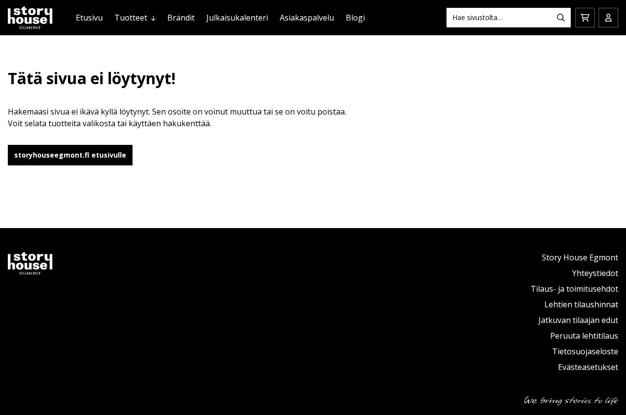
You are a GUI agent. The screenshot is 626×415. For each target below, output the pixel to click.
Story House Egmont (580, 257)
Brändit (181, 17)
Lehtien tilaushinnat (581, 304)
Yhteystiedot (595, 273)
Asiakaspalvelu (307, 17)
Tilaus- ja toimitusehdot (574, 288)
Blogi (355, 17)
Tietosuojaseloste (585, 351)
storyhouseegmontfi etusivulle (70, 155)
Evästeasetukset (588, 367)
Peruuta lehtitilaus (584, 335)
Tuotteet (130, 17)
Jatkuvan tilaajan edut (578, 320)
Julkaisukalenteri (237, 17)
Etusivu (89, 17)
